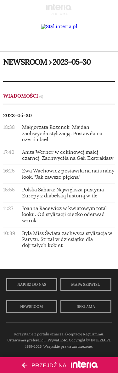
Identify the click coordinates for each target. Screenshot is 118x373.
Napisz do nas (31, 284)
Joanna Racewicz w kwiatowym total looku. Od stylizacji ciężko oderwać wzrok (64, 214)
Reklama (85, 306)
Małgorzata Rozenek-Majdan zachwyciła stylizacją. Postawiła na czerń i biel (62, 133)
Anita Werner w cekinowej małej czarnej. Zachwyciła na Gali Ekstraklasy (67, 155)
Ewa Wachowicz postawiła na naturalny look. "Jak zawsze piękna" (68, 174)
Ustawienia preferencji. (27, 340)
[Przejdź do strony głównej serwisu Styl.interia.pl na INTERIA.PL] (59, 26)
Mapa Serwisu (85, 284)
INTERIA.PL (101, 340)
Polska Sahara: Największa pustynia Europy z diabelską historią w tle (63, 193)
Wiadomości (23, 96)
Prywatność (57, 340)
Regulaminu (93, 334)
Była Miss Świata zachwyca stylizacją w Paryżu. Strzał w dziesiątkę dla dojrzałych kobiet (67, 239)
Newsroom (31, 306)
